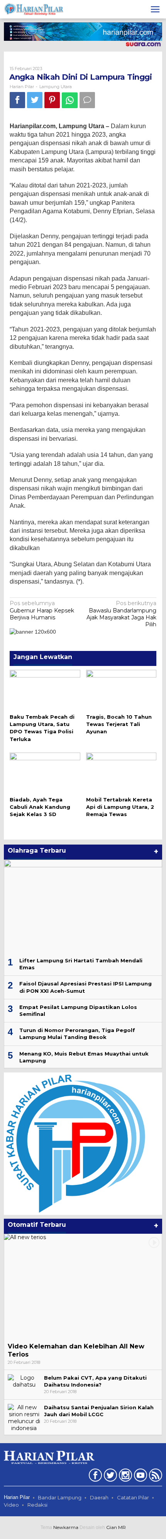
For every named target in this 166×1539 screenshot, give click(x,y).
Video (11, 1505)
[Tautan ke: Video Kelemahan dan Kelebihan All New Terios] (83, 1286)
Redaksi (37, 1505)
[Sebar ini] (17, 100)
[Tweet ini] (34, 100)
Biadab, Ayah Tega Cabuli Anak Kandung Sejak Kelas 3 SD (40, 806)
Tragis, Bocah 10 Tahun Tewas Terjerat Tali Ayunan (119, 724)
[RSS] (154, 1477)
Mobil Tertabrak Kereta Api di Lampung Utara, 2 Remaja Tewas (120, 806)
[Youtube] (139, 1477)
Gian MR (116, 1527)
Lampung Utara (55, 86)
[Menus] (155, 9)
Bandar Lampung (59, 1497)
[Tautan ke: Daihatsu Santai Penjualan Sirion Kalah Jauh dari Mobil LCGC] (24, 1417)
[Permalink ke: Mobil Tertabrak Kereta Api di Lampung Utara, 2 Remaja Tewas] (121, 773)
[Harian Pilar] (34, 8)
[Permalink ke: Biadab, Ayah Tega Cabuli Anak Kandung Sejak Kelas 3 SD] (45, 773)
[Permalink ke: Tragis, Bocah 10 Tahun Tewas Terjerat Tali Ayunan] (121, 690)
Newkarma (65, 1527)
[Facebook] (94, 1477)
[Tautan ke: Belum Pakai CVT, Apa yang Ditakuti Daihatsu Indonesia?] (24, 1380)
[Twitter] (109, 1477)
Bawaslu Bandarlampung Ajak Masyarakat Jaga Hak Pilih (121, 614)
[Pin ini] (52, 100)
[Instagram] (124, 1477)
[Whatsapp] (70, 100)
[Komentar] (87, 100)
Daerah (99, 1497)
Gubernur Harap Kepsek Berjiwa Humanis (42, 610)
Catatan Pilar (133, 1497)
